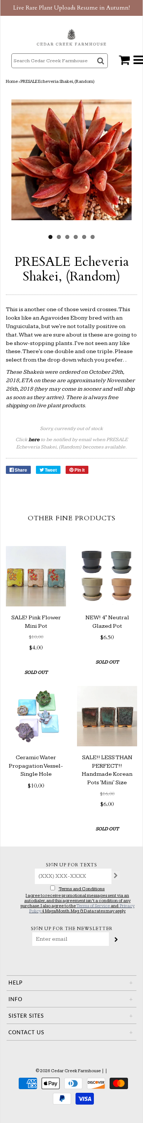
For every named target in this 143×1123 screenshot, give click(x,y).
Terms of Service (93, 906)
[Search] (101, 67)
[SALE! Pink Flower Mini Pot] (36, 576)
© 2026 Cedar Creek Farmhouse (68, 1071)
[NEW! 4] (107, 576)
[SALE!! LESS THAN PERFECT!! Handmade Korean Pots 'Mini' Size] (107, 716)
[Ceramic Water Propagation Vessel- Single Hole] (36, 716)
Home (12, 81)
